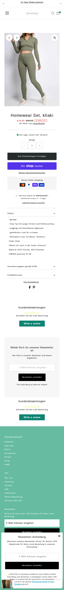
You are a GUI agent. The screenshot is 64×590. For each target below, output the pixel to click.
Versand (8, 485)
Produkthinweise (14, 275)
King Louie (9, 445)
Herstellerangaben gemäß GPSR (22, 266)
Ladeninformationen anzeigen (33, 203)
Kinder (7, 461)
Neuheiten (9, 442)
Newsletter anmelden (32, 377)
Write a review (32, 323)
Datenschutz (10, 493)
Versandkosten (39, 123)
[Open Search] (52, 13)
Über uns (8, 478)
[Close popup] (59, 536)
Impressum (9, 482)
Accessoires (10, 453)
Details (10, 213)
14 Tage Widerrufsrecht (32, 2)
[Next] (60, 3)
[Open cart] (58, 13)
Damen (7, 449)
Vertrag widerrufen (13, 500)
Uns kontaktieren (31, 282)
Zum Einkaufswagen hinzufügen (32, 156)
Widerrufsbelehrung (13, 497)
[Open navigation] (7, 13)
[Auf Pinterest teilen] (34, 288)
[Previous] (3, 3)
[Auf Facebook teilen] (30, 288)
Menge (32, 140)
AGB (6, 489)
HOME (7, 464)
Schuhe (7, 457)
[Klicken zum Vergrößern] (54, 37)
